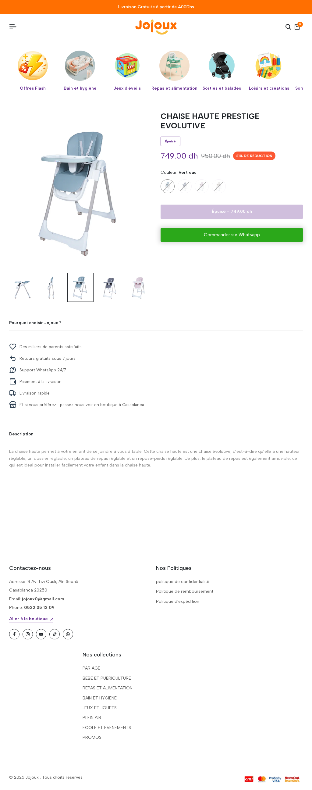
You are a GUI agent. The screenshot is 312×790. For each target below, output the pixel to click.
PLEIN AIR (92, 717)
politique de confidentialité (182, 581)
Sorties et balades (222, 88)
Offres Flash (33, 88)
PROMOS (92, 737)
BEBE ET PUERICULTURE (107, 678)
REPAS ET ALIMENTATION (108, 688)
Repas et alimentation (174, 88)
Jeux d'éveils (127, 88)
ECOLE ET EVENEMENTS (107, 727)
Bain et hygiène (80, 88)
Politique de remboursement (184, 591)
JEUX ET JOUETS (100, 707)
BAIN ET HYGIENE (100, 698)
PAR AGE (91, 668)
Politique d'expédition (177, 601)
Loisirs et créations (269, 88)
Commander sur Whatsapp (232, 235)
